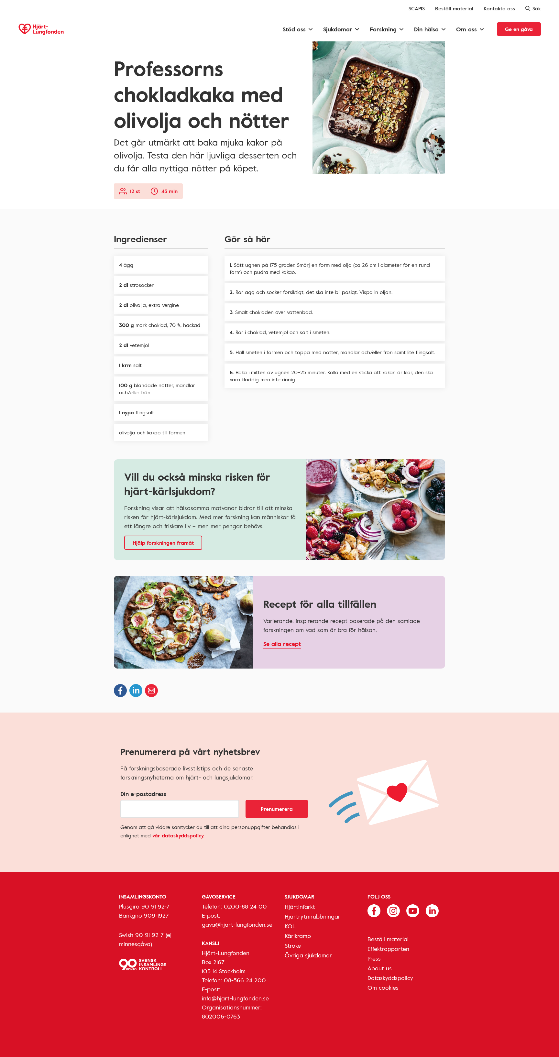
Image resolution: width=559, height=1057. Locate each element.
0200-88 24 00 (245, 906)
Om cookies (383, 987)
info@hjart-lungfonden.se (235, 998)
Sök (536, 8)
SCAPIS (417, 8)
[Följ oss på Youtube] (412, 910)
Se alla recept (282, 643)
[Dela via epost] (151, 690)
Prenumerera (277, 809)
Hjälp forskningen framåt (163, 543)
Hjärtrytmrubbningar (312, 916)
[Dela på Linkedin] (135, 690)
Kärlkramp (298, 936)
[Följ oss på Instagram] (393, 910)
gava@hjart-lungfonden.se (237, 924)
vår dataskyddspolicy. (178, 835)
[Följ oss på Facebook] (373, 910)
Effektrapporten (388, 948)
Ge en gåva (519, 29)
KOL (290, 926)
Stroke (293, 945)
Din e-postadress (143, 793)
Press (374, 958)
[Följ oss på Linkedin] (432, 910)
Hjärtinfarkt (300, 906)
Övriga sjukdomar (308, 955)
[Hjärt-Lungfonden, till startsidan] (41, 29)
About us (379, 968)
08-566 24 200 (245, 980)
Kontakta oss (499, 8)
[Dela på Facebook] (120, 690)
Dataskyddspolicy (390, 978)
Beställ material (454, 8)
